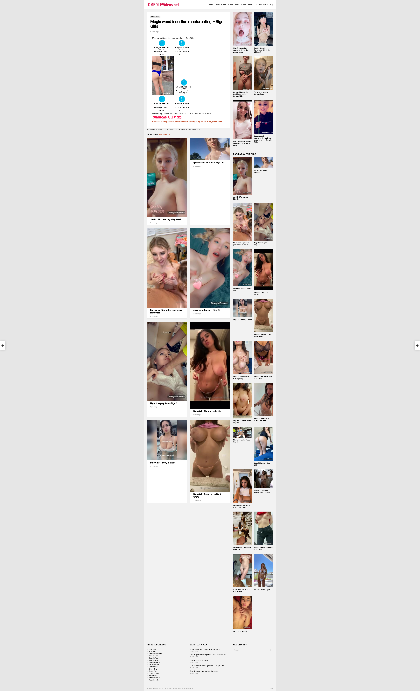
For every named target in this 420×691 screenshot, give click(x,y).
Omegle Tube (221, 4)
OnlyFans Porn (154, 664)
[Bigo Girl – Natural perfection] (210, 365)
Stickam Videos (262, 4)
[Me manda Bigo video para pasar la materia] (167, 268)
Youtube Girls (154, 680)
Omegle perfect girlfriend (199, 660)
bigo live (162, 130)
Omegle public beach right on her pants (204, 671)
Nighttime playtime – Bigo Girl (164, 403)
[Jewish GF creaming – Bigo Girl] (167, 177)
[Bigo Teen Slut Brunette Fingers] (242, 400)
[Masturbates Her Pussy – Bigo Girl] (242, 432)
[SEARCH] (271, 4)
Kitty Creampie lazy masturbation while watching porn (240, 50)
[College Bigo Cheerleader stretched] (242, 528)
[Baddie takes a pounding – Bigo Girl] (263, 528)
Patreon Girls (153, 667)
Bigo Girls (164, 134)
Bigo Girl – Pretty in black (162, 462)
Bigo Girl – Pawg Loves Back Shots (207, 495)
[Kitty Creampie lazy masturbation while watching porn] (242, 29)
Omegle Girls (233, 4)
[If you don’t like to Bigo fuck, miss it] (242, 570)
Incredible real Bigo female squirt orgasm (262, 491)
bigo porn (186, 130)
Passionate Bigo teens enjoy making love (241, 506)
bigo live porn (174, 130)
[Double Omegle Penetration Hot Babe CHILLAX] (263, 29)
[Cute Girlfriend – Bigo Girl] (263, 444)
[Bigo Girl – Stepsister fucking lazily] (242, 357)
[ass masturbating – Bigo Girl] (210, 268)
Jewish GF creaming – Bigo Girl (165, 219)
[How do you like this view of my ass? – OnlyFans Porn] (242, 119)
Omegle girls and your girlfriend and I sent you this (208, 655)
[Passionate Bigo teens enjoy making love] (242, 486)
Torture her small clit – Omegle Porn (262, 93)
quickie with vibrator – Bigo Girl (208, 162)
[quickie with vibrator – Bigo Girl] (210, 149)
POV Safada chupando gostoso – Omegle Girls (207, 666)
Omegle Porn (153, 658)
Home (211, 4)
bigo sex (196, 130)
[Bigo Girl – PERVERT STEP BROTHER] (263, 399)
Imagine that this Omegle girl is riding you (205, 649)
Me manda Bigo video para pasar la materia (166, 311)
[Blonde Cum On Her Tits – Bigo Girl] (263, 357)
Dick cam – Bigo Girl (240, 631)
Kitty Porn (152, 651)
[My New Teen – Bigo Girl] (263, 570)
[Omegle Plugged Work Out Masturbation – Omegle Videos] (242, 73)
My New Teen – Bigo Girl (263, 590)
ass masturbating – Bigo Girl (207, 310)
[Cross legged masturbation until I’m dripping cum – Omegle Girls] (263, 117)
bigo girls (152, 130)
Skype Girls (153, 669)
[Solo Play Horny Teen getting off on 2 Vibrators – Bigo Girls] (2, 345)
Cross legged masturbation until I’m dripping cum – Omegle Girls (262, 139)
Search (271, 650)
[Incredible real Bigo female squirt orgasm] (263, 478)
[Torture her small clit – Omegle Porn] (263, 73)
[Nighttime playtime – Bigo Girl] (167, 361)
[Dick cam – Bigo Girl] (242, 612)
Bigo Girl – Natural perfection (207, 411)
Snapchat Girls (154, 673)
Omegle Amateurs (155, 654)
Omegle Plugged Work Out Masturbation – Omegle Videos (241, 94)
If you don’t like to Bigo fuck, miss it (241, 590)
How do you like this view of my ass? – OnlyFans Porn (242, 143)
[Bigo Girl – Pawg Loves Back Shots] (210, 456)
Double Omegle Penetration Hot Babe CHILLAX (262, 50)
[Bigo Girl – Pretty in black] (167, 440)
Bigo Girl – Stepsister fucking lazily (241, 378)
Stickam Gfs (153, 675)
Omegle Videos (247, 4)
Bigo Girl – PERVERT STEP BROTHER (261, 420)
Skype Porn (153, 671)
